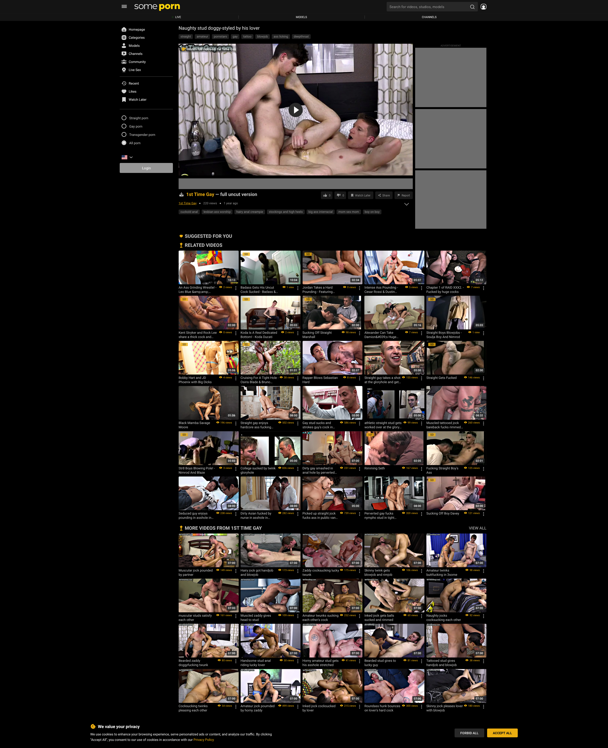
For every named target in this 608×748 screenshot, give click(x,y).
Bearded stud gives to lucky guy (380, 662)
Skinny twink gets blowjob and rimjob (378, 572)
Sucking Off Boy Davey (442, 513)
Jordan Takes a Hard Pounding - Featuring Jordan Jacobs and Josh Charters (321, 289)
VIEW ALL (477, 528)
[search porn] (472, 6)
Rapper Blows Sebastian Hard (320, 380)
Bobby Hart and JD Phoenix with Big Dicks (195, 380)
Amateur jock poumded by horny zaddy (258, 708)
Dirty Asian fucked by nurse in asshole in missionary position (256, 515)
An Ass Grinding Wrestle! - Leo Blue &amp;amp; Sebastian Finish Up (197, 289)
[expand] (406, 203)
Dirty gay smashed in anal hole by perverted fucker (319, 470)
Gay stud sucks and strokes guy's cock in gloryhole (318, 425)
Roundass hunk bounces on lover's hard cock (382, 708)
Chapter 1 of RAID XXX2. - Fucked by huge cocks (445, 289)
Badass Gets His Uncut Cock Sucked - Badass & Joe (258, 289)
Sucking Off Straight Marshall (317, 334)
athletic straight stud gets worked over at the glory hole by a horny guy (383, 425)
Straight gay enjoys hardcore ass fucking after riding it (256, 425)
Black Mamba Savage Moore (194, 425)
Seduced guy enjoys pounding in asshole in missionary (195, 515)
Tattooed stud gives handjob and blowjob (441, 662)
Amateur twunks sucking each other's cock (321, 617)
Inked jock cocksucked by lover (319, 708)
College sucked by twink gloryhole (258, 470)
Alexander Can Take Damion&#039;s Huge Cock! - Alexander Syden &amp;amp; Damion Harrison (381, 334)
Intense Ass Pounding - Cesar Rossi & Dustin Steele (381, 289)
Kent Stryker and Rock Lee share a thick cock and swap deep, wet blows (198, 334)
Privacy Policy (204, 739)
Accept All (502, 732)
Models (301, 17)
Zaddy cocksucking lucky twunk (321, 572)
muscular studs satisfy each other (195, 617)
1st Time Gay (188, 203)
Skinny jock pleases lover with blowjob (444, 708)
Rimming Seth (374, 468)
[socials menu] (482, 7)
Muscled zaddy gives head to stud (256, 617)
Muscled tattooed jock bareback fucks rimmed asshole (443, 425)
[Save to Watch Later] (233, 256)
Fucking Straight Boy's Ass (442, 470)
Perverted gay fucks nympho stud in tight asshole (379, 515)
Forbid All (469, 732)
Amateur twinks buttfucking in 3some (441, 572)
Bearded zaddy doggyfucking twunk (193, 662)
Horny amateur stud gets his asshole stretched (321, 662)
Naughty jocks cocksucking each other (443, 617)
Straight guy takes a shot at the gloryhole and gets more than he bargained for (382, 380)
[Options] (236, 288)
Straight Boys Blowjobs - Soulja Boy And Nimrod (444, 334)
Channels (429, 17)
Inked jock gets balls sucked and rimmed (379, 617)
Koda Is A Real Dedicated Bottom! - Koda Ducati (259, 334)
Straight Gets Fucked (441, 378)
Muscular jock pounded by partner (196, 572)
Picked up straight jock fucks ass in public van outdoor (319, 515)
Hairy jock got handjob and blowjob (257, 572)
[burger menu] (124, 6)
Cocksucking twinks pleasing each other (193, 708)
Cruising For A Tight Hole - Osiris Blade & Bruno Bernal (260, 380)
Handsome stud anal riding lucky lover (256, 662)
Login (146, 168)
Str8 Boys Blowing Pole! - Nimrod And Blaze (197, 470)
